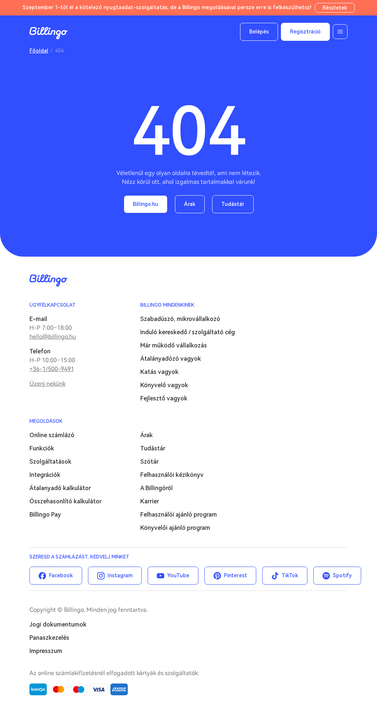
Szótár (149, 461)
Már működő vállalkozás (173, 345)
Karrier (149, 501)
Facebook (61, 575)
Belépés (259, 32)
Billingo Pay (45, 514)
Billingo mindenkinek (167, 305)
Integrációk (44, 474)
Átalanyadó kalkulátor (60, 488)
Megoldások (46, 421)
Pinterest (235, 575)
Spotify (342, 575)
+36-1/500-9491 (51, 368)
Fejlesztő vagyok (163, 398)
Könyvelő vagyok (164, 385)
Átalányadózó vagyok (170, 358)
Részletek (335, 8)
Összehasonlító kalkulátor (65, 501)
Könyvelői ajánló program (175, 527)
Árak (189, 204)
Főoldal (38, 51)
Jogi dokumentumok (58, 624)
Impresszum (45, 650)
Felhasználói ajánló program (178, 514)
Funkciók (41, 448)
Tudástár (232, 204)
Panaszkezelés (49, 637)
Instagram (120, 575)
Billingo (48, 33)
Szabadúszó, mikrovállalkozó (180, 318)
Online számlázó (51, 435)
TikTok (290, 575)
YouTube (178, 575)
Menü (340, 31)
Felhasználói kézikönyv (172, 474)
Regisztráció (305, 32)
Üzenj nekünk (47, 383)
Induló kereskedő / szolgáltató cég (187, 332)
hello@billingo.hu (52, 336)
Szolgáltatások (50, 461)
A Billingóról (156, 488)
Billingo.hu (145, 204)
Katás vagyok (159, 371)
